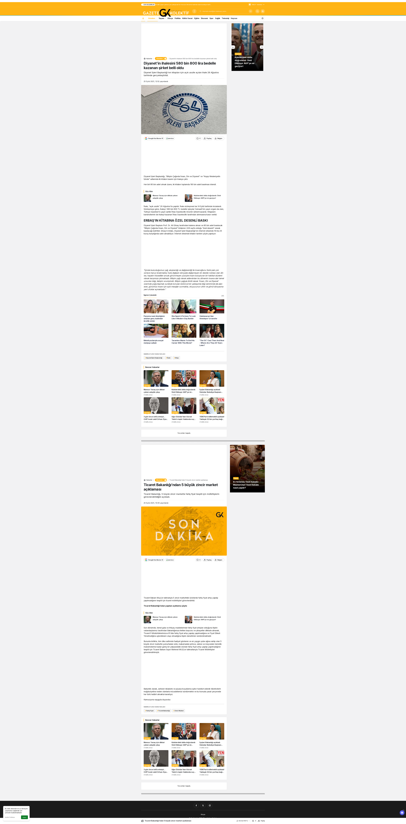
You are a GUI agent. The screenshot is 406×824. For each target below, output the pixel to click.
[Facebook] (196, 805)
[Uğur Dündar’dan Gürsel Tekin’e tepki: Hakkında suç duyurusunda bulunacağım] (184, 410)
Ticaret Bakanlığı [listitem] (163, 711)
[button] (263, 11)
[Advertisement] (184, 40)
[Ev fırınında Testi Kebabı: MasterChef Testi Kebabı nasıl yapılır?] (247, 468)
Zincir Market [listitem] (178, 711)
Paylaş (263, 821)
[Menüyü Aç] (194, 11)
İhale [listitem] (168, 358)
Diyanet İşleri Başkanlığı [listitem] (153, 358)
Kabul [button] (24, 817)
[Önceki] (233, 47)
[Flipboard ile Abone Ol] (170, 138)
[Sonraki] (261, 47)
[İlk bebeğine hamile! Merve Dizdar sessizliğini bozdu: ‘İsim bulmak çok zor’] (247, 47)
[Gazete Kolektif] (166, 13)
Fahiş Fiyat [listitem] (149, 711)
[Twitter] (203, 805)
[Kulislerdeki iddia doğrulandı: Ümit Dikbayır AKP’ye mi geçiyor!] (204, 198)
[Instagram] (209, 805)
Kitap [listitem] (176, 358)
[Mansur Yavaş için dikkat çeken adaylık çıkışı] (163, 198)
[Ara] (250, 11)
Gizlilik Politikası (10, 817)
